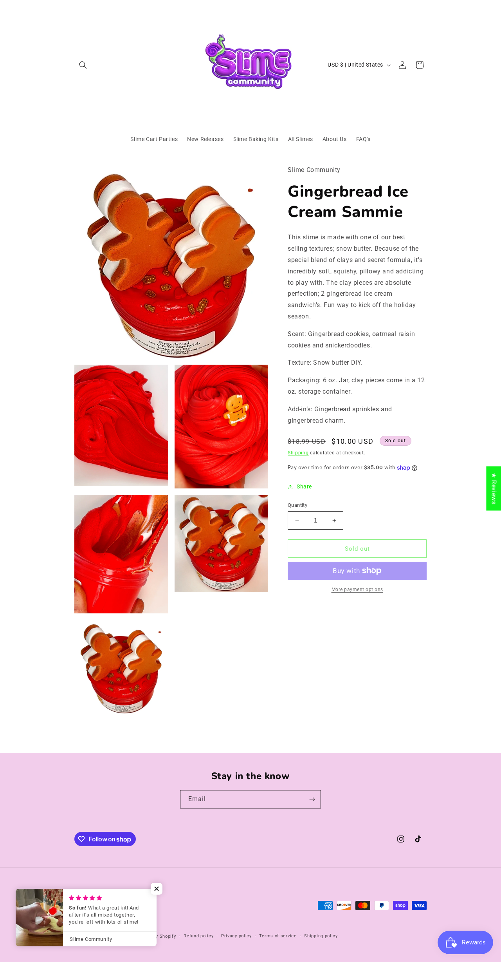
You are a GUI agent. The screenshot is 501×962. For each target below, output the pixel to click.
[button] (83, 65)
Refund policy (198, 935)
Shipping (298, 453)
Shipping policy (321, 935)
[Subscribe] (312, 799)
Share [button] (304, 486)
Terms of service (277, 935)
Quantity (297, 505)
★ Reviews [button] (493, 488)
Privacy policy (236, 935)
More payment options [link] (357, 589)
